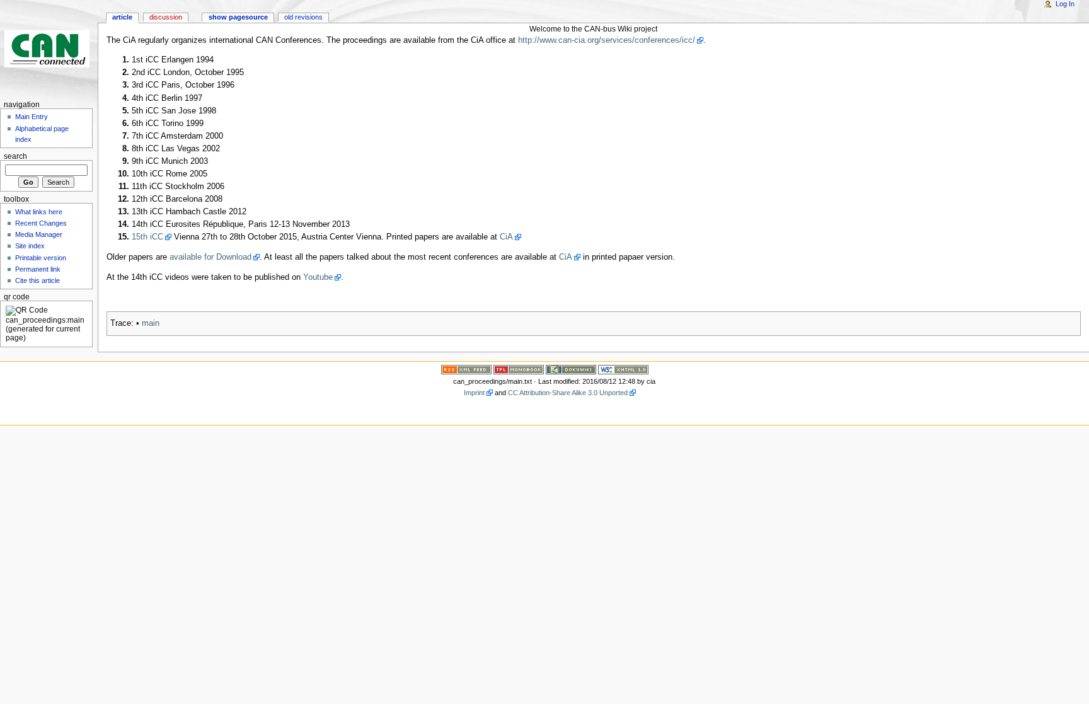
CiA (506, 237)
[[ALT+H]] (49, 49)
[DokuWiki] (571, 369)
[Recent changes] (466, 369)
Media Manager (38, 234)
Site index (30, 246)
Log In (1065, 4)
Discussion (165, 17)
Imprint (474, 392)
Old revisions (303, 17)
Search (15, 156)
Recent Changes (41, 223)
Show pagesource (238, 17)
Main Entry (31, 116)
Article (122, 17)
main (150, 323)
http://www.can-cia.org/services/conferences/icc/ (606, 40)
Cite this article (37, 280)
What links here (38, 212)
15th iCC (147, 237)
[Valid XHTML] (623, 369)
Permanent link (37, 269)
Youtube (318, 277)
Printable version (40, 258)
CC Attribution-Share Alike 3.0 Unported (568, 392)
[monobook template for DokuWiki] (518, 369)
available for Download (210, 257)
